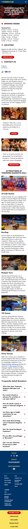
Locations (7, 480)
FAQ (16, 476)
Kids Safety (7, 494)
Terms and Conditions (7, 504)
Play (5, 476)
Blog (16, 486)
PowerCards (18, 484)
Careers (6, 490)
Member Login (14, 513)
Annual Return (6, 497)
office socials (13, 366)
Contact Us (18, 478)
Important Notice (18, 481)
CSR (5, 492)
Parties (6, 478)
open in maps (8, 57)
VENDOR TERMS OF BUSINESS (8, 500)
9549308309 (4, 68)
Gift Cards (7, 482)
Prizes (6, 485)
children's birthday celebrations (9, 364)
